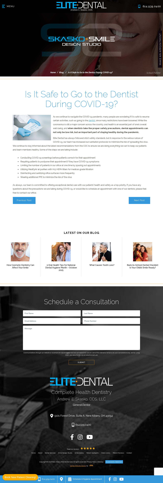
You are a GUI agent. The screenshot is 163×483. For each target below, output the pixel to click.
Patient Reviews (118, 453)
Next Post (139, 200)
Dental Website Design (78, 466)
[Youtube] (89, 439)
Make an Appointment (160, 49)
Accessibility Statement (114, 462)
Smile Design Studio (65, 453)
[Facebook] (72, 439)
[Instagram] (80, 439)
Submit (81, 362)
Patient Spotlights (92, 453)
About (40, 453)
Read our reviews (73, 449)
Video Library (105, 453)
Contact (129, 453)
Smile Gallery (79, 453)
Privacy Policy (92, 462)
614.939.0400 (83, 424)
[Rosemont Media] (91, 466)
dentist (92, 120)
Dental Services (50, 453)
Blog (61, 72)
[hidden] (61, 479)
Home (53, 72)
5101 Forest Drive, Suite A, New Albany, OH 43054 (84, 415)
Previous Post (24, 200)
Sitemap (100, 462)
